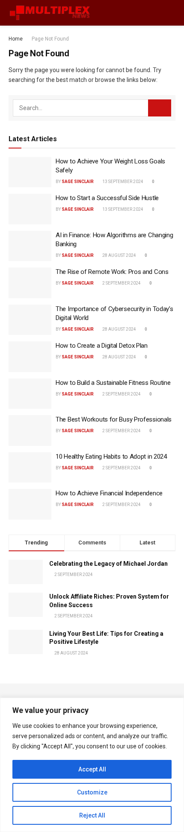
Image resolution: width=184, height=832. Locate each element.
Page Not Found (50, 39)
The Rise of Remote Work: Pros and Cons (112, 272)
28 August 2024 (118, 255)
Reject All (92, 815)
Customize (92, 792)
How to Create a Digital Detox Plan (102, 345)
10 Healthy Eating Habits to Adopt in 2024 (111, 456)
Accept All (92, 769)
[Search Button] (159, 107)
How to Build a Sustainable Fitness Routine (113, 383)
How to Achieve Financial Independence (109, 493)
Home (16, 39)
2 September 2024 (121, 283)
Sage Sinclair (78, 181)
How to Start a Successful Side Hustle (107, 198)
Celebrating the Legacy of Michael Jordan (108, 563)
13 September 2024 (122, 181)
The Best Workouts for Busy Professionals (114, 419)
